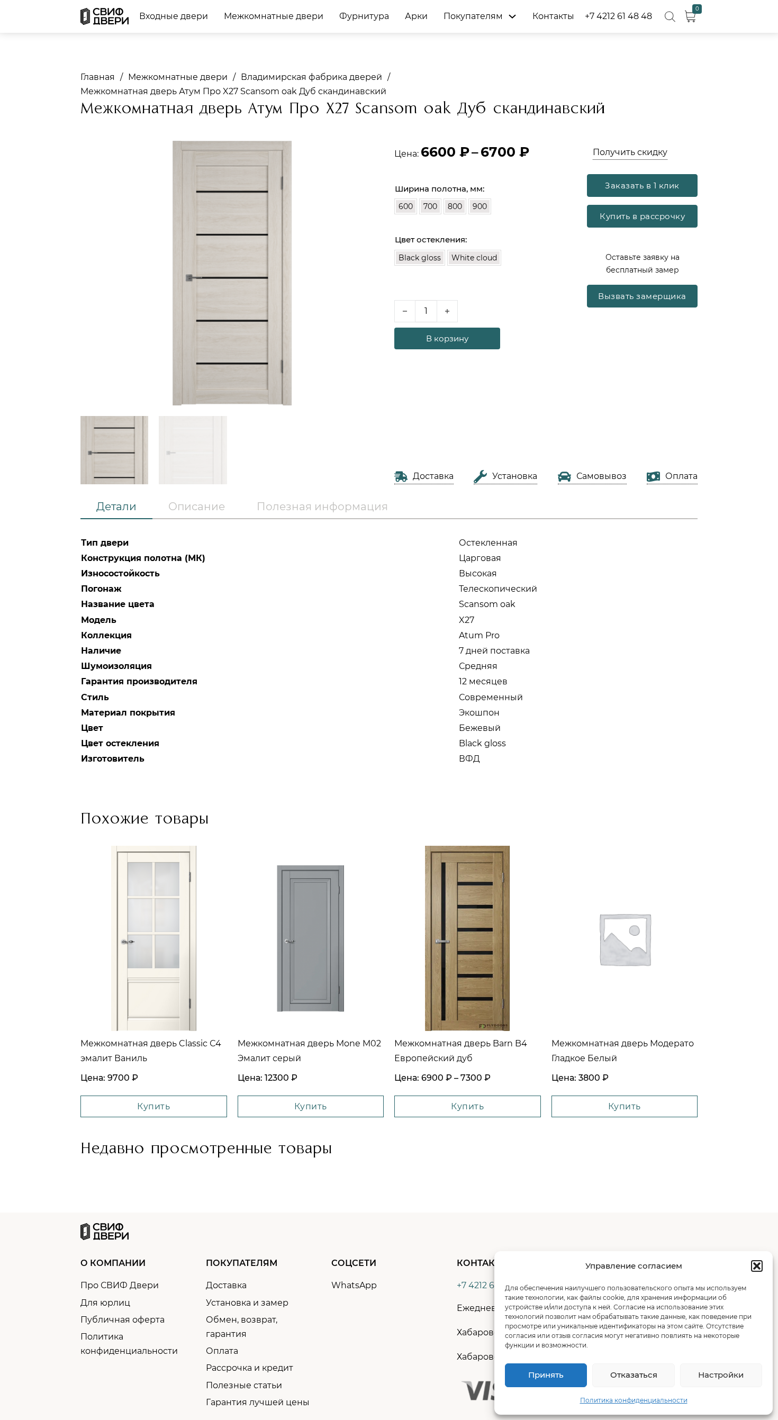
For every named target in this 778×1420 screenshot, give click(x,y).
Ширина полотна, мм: (439, 189)
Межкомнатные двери (273, 16)
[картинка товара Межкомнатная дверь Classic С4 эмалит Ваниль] (153, 938)
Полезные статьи (244, 1385)
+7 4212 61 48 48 (618, 16)
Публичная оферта (122, 1320)
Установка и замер (247, 1303)
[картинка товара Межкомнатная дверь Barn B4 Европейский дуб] (467, 938)
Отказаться (633, 1375)
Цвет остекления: (431, 239)
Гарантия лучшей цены (258, 1402)
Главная (97, 77)
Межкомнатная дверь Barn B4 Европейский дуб (460, 1050)
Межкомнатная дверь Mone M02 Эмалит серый (309, 1050)
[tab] (116, 507)
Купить (153, 1106)
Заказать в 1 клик (642, 185)
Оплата (222, 1351)
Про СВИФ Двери (119, 1285)
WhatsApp (354, 1285)
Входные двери (173, 16)
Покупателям (473, 16)
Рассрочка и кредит (249, 1368)
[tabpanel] (389, 651)
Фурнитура (364, 16)
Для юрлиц (105, 1303)
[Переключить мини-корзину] (690, 17)
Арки (416, 16)
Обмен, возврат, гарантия (241, 1327)
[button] (757, 1266)
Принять (546, 1375)
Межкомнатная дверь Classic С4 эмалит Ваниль (150, 1050)
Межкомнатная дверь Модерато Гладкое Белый (622, 1050)
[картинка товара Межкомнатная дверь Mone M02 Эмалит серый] (311, 938)
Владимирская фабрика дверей (311, 77)
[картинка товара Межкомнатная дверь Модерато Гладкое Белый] (624, 938)
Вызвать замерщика (642, 296)
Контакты (553, 16)
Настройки (721, 1375)
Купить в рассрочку (642, 216)
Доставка (226, 1285)
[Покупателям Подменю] (512, 16)
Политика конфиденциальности (633, 1400)
